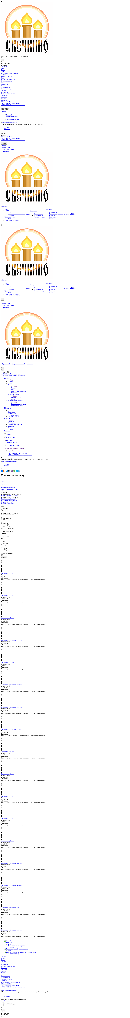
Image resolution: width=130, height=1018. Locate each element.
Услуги (3, 960)
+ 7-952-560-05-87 (13, 105)
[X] (9, 471)
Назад (11, 380)
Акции (3, 958)
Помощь (3, 972)
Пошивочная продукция (18, 404)
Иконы (13, 388)
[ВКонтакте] (2, 471)
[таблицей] (4, 505)
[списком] (2, 505)
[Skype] (17, 471)
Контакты (4, 968)
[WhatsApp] (14, 471)
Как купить (11, 412)
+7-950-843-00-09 (6, 101)
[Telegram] (19, 471)
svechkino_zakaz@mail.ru (9, 122)
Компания (11, 421)
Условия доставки (6, 977)
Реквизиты (4, 969)
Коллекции (4, 980)
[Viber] (12, 471)
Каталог (10, 381)
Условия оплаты (5, 976)
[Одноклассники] (4, 471)
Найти (3, 1009)
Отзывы (3, 971)
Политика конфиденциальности (10, 982)
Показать (3, 557)
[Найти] (2, 60)
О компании (4, 964)
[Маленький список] (1, 507)
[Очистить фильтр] (2, 555)
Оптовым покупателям (8, 966)
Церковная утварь (16, 397)
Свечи (3, 489)
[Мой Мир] (7, 471)
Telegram (6, 127)
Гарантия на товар (6, 979)
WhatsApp (7, 129)
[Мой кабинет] (1, 301)
